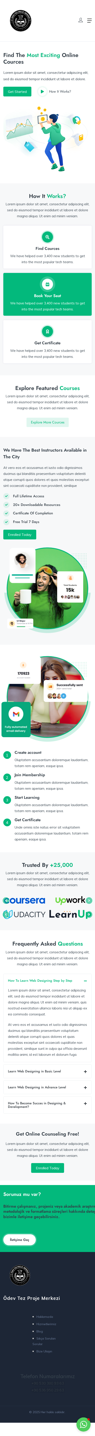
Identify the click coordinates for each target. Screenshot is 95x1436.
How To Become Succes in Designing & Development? (37, 1105)
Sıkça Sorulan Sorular (44, 1341)
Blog (39, 1331)
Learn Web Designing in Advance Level (37, 1087)
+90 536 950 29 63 (47, 1390)
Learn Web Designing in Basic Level (34, 1071)
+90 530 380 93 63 (47, 1383)
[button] (47, 980)
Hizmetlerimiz (46, 1324)
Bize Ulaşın (44, 1351)
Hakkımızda (44, 1317)
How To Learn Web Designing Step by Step (40, 980)
